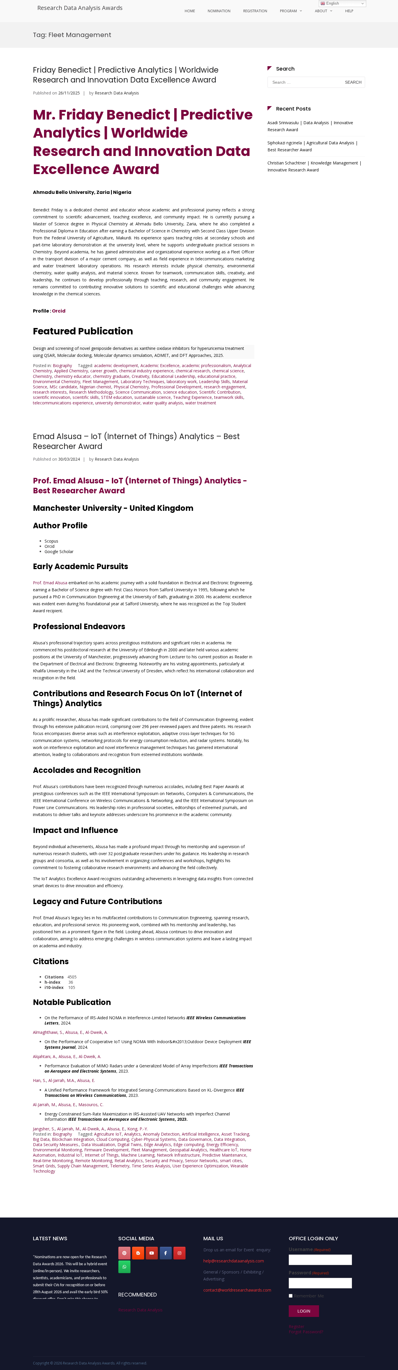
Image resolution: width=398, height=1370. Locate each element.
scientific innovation (51, 397)
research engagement (224, 387)
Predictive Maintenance (224, 1155)
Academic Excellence (159, 365)
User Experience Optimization (200, 1166)
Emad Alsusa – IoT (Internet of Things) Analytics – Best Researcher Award (136, 441)
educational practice (216, 376)
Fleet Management (100, 381)
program (288, 10)
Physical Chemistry (131, 387)
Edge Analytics (157, 1144)
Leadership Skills (214, 381)
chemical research (193, 370)
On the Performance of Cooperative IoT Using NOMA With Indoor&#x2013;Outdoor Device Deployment (148, 1044)
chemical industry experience (146, 370)
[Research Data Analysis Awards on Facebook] (166, 1253)
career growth (103, 370)
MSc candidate (63, 387)
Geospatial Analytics (188, 1150)
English (332, 3)
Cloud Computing (112, 1139)
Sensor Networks (201, 1160)
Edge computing (188, 1144)
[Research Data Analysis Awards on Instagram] (179, 1253)
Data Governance (195, 1139)
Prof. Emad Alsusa (50, 582)
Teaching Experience (192, 397)
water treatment (200, 403)
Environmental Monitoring (57, 1150)
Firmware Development (106, 1150)
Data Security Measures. (56, 1144)
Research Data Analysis (117, 93)
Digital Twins (129, 1144)
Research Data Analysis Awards (80, 8)
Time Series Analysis (151, 1166)
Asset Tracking (235, 1134)
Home (190, 10)
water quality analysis (163, 403)
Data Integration (229, 1139)
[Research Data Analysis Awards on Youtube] (152, 1253)
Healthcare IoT (223, 1150)
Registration (255, 10)
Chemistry (42, 376)
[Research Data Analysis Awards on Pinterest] (124, 1253)
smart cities (231, 1160)
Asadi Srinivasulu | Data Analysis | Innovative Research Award (310, 126)
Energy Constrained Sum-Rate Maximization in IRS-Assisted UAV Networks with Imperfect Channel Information (137, 1116)
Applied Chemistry (71, 370)
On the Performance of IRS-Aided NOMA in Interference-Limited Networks (145, 1020)
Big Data (41, 1139)
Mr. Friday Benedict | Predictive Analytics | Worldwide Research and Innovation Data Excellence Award (143, 142)
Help (349, 10)
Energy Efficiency (222, 1144)
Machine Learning (137, 1155)
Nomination (219, 10)
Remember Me (309, 1296)
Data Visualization (98, 1144)
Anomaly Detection (161, 1134)
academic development (116, 365)
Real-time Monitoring (53, 1160)
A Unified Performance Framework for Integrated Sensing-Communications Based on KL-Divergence (144, 1092)
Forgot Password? (306, 1331)
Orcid (59, 311)
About (321, 10)
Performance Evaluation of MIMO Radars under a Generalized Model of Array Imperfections (149, 1068)
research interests (50, 392)
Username (310, 1249)
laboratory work (182, 381)
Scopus (51, 541)
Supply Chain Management (82, 1166)
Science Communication (138, 392)
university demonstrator (117, 403)
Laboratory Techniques (142, 381)
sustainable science (152, 397)
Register (296, 1326)
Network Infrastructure (178, 1155)
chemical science (228, 370)
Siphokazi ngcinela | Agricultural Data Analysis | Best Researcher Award (312, 146)
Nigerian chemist (95, 387)
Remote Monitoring (93, 1160)
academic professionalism (206, 365)
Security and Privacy (164, 1160)
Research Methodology (91, 392)
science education (180, 392)
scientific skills (86, 397)
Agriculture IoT (108, 1134)
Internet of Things (102, 1155)
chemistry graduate (111, 376)
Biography (62, 365)
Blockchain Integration (73, 1139)
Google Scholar (59, 551)
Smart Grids (44, 1166)
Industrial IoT (70, 1155)
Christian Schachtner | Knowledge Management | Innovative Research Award (314, 166)
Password (309, 1273)
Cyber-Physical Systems (153, 1139)
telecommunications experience (63, 403)
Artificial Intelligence (200, 1134)
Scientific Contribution (219, 392)
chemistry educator (72, 376)
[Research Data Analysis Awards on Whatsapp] (124, 1266)
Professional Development (176, 387)
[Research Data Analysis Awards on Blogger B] (138, 1253)
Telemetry (119, 1166)
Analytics (132, 1134)
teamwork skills (228, 397)
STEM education (116, 397)
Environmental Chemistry (56, 381)
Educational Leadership (173, 376)
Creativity (140, 376)
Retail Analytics (129, 1160)
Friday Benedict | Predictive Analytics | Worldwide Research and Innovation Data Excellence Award (126, 75)
